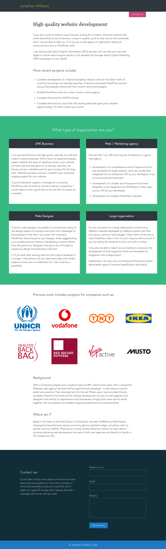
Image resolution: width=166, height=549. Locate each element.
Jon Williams (34, 5)
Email (92, 481)
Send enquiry (98, 525)
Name (96, 467)
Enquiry (93, 495)
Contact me (137, 14)
